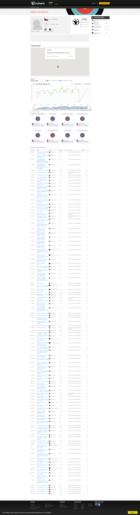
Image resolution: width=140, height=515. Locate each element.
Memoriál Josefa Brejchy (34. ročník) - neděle (42, 295)
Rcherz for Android (49, 505)
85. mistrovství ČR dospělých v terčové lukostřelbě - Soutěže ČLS (43, 368)
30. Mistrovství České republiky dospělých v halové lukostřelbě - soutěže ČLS (43, 309)
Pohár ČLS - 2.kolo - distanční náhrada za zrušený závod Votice (43, 220)
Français (83, 504)
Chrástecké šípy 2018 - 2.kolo (43, 491)
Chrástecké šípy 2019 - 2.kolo (43, 443)
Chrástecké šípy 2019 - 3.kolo (43, 441)
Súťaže (50, 4)
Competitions (63, 505)
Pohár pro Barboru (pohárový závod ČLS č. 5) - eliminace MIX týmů (42, 387)
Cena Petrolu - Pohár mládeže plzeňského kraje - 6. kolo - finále (42, 446)
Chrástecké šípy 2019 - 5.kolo (43, 425)
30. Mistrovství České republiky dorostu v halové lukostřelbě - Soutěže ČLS (42, 318)
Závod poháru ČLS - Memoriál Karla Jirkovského (42, 213)
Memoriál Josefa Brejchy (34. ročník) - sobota (42, 298)
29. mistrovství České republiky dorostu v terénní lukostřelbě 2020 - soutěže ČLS (42, 251)
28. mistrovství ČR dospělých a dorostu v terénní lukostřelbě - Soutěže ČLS (43, 344)
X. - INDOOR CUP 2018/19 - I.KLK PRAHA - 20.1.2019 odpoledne (42, 438)
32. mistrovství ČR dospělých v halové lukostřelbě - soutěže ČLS (43, 156)
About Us (32, 504)
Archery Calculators (64, 507)
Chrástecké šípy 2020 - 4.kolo (43, 315)
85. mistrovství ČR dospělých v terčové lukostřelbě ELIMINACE (43, 372)
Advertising (47, 504)
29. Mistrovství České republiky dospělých (41, 416)
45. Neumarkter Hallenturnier (43, 172)
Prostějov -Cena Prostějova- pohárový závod (42, 184)
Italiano (82, 505)
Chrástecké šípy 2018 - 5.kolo (43, 485)
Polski (82, 508)
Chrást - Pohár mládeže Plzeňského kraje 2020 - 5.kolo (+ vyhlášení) (42, 260)
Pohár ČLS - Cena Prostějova (43, 381)
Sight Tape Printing (34, 7)
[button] (58, 67)
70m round (95, 23)
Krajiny (56, 4)
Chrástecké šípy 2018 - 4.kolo (43, 487)
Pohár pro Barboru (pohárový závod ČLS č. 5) (42, 384)
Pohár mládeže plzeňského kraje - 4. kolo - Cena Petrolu (43, 267)
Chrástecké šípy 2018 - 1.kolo (43, 493)
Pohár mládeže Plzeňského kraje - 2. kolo (42, 406)
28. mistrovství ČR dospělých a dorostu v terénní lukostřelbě (43, 340)
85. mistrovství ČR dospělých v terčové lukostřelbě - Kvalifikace (43, 364)
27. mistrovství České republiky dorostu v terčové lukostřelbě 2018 (42, 450)
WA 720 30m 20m (97, 26)
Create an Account (104, 3)
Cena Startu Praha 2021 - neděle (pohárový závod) (42, 216)
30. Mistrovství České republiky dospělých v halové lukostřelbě (41, 305)
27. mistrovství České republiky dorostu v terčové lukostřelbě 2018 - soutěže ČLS (42, 455)
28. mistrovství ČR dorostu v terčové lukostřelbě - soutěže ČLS (43, 359)
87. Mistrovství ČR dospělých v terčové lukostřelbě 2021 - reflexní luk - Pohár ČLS (43, 187)
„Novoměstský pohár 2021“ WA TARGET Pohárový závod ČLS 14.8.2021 (43, 201)
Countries (62, 504)
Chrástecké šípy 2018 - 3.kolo (43, 489)
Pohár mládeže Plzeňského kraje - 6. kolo (42, 336)
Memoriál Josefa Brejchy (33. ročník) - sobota (42, 397)
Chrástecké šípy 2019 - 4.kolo (43, 434)
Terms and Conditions (35, 507)
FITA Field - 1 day (97, 32)
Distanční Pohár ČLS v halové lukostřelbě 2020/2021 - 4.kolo (41, 234)
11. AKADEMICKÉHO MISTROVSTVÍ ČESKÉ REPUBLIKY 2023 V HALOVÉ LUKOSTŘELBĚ (42, 166)
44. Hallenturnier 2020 (41, 327)
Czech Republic (53, 19)
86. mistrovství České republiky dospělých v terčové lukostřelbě (41, 275)
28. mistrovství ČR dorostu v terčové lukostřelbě (42, 356)
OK (70, 56)
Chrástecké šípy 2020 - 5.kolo (43, 313)
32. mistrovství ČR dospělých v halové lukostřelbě (43, 153)
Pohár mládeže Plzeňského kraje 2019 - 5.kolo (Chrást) (42, 347)
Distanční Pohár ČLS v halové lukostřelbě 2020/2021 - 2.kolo (41, 242)
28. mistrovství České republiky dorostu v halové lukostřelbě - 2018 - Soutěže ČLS (42, 481)
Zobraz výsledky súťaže (53, 80)
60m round (95, 29)
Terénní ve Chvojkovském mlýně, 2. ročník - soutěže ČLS (42, 286)
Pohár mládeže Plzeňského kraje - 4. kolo (42, 462)
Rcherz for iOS (48, 507)
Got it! (133, 512)
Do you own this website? (52, 56)
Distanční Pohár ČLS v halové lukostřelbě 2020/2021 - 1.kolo (41, 246)
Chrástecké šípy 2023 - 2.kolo (43, 175)
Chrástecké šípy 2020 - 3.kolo (43, 325)
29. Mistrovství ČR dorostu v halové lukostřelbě (42, 419)
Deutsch (76, 505)
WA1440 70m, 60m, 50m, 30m (99, 20)
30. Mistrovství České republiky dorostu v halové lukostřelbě (42, 322)
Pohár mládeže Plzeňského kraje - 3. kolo (42, 301)
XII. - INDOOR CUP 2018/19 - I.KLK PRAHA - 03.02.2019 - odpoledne (42, 432)
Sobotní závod (40, 283)
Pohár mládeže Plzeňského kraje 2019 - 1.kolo (42, 409)
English (75, 507)
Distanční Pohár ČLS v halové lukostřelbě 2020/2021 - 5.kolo (41, 230)
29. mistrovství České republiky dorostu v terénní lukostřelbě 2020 (42, 256)
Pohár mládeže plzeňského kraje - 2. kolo (42, 210)
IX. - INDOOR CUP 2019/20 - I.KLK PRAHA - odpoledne (42, 333)
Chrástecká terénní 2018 (42, 467)
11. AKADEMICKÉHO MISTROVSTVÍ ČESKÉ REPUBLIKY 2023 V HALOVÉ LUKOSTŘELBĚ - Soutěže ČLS (43, 161)
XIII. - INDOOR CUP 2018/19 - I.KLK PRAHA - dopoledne (43, 428)
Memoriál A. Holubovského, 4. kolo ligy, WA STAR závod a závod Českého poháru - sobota (42, 351)
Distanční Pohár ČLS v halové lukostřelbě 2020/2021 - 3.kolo (41, 238)
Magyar (83, 507)
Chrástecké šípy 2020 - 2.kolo (43, 330)
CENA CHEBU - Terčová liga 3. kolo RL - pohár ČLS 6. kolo (43, 208)
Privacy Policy (33, 508)
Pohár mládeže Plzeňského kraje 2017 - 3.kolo (42, 465)
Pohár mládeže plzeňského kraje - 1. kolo (42, 473)
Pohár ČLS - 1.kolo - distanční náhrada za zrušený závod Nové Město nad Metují (43, 225)
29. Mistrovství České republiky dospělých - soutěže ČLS (41, 412)
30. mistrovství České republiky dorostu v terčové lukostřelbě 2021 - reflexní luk (42, 196)
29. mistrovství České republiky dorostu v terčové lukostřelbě (42, 270)
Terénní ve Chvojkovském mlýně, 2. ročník (42, 290)
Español (76, 508)
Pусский (89, 504)
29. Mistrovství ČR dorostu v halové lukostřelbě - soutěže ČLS (43, 422)
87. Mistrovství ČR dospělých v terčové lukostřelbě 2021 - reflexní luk (43, 191)
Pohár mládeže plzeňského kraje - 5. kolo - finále (42, 178)
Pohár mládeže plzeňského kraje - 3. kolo (42, 400)
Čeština (76, 504)
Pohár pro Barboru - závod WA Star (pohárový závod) (42, 205)
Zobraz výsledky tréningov (67, 80)
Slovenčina (90, 505)
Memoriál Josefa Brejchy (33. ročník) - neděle (42, 394)
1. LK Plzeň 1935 (53, 24)
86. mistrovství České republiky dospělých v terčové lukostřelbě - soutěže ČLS (43, 279)
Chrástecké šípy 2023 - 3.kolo (43, 170)
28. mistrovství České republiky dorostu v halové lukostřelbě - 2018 (42, 477)
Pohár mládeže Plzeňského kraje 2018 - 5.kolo (42, 459)
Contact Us (32, 505)
